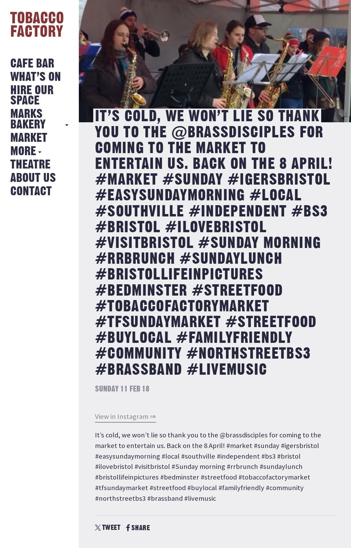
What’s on (35, 77)
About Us (33, 178)
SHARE (140, 528)
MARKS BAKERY (28, 119)
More (23, 151)
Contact (31, 191)
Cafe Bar (32, 64)
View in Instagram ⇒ (125, 416)
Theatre (30, 165)
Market (28, 138)
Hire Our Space (31, 95)
